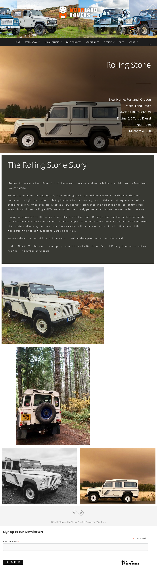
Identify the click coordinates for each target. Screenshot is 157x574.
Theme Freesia (77, 522)
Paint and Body (73, 42)
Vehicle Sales (92, 42)
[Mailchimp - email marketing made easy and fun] (130, 565)
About (132, 42)
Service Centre (51, 42)
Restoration (31, 42)
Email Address (11, 541)
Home (17, 42)
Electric (108, 42)
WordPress (101, 522)
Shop (121, 42)
